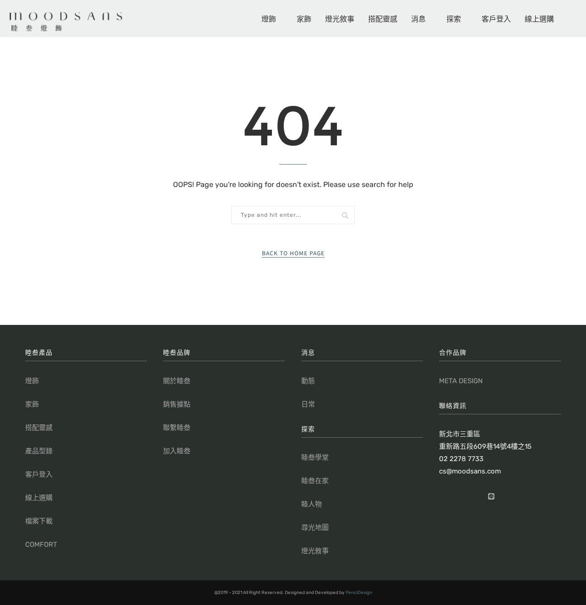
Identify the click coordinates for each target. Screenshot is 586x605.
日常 (308, 404)
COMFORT (41, 544)
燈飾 (268, 18)
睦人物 (311, 504)
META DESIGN (461, 381)
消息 (418, 18)
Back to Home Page (293, 253)
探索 (453, 18)
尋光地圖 (315, 527)
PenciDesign (359, 592)
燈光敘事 (339, 18)
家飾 (304, 18)
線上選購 (539, 18)
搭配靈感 (382, 18)
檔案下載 (39, 521)
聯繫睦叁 (176, 428)
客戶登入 (496, 18)
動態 (308, 381)
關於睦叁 (176, 381)
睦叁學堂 (315, 457)
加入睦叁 (176, 451)
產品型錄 (39, 451)
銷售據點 (176, 404)
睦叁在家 (315, 481)
